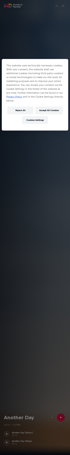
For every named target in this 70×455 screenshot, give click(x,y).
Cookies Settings (35, 120)
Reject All (20, 110)
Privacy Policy (14, 96)
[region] (35, 94)
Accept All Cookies (49, 110)
